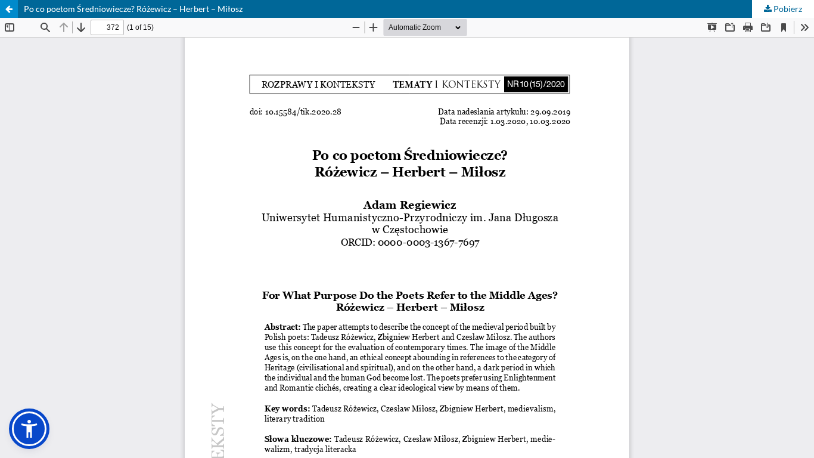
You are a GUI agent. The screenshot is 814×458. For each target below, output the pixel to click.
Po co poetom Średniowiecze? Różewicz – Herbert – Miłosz (133, 9)
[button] (29, 428)
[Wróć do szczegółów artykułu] (9, 9)
